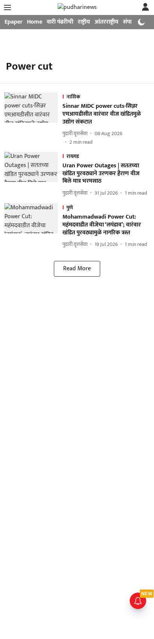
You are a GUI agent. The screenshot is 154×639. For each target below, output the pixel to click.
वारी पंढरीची (60, 22)
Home (34, 22)
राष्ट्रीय (84, 22)
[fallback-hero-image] (33, 119)
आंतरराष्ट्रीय (106, 22)
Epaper (13, 22)
